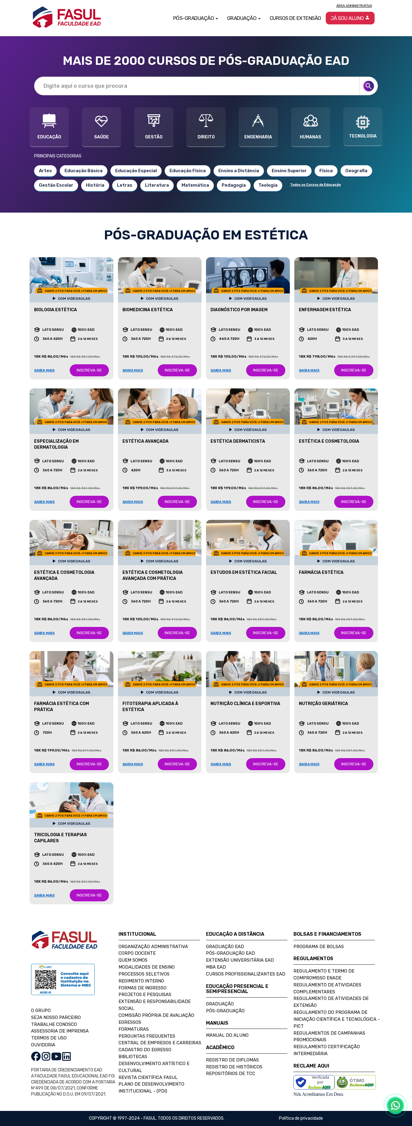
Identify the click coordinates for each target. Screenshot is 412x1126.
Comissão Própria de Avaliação (156, 1015)
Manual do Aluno (227, 1035)
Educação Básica (84, 170)
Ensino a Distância (238, 170)
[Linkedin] (66, 1056)
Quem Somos (133, 960)
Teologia (267, 185)
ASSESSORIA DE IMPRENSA (60, 1031)
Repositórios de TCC (230, 1073)
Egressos (130, 1022)
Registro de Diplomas (232, 1060)
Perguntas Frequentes (147, 1036)
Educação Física (188, 170)
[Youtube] (56, 1056)
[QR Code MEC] (63, 985)
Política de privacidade (301, 1118)
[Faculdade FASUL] (64, 944)
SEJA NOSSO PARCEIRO (56, 1017)
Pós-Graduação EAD (230, 953)
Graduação (220, 1004)
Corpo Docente (137, 953)
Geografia (356, 170)
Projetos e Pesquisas (145, 994)
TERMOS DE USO (49, 1038)
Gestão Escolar (56, 185)
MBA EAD (216, 967)
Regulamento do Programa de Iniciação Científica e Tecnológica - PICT (336, 1019)
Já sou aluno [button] (348, 18)
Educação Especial (136, 170)
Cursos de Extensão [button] (295, 18)
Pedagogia (234, 185)
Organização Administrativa (153, 946)
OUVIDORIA (43, 1045)
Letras (124, 185)
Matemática (195, 185)
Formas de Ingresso (142, 988)
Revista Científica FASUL (148, 1077)
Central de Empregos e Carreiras (160, 1042)
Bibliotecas (133, 1056)
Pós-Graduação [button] (194, 18)
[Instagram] (46, 1056)
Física (326, 170)
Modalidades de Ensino (147, 967)
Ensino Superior (289, 170)
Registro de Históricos (234, 1067)
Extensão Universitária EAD (240, 960)
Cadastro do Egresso (145, 1049)
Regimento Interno (141, 981)
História (95, 185)
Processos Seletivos (144, 974)
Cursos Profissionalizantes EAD (245, 974)
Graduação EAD (225, 946)
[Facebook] (36, 1056)
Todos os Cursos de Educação (315, 185)
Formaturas (134, 1029)
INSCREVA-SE (89, 370)
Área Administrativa (354, 6)
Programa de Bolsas (318, 946)
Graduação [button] (242, 18)
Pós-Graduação (225, 1011)
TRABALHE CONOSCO (54, 1024)
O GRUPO (41, 1010)
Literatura (157, 185)
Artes (45, 170)
